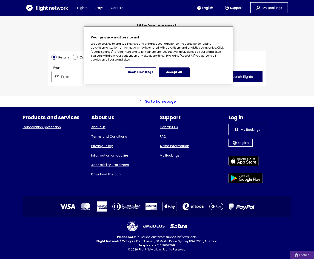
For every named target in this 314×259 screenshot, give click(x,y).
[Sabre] (178, 226)
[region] (158, 55)
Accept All (174, 72)
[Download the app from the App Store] (245, 162)
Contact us (169, 127)
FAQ (163, 136)
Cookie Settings (140, 72)
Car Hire (117, 8)
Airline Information (174, 146)
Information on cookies (109, 155)
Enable (304, 255)
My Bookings (169, 155)
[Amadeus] (154, 226)
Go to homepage (160, 101)
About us (98, 127)
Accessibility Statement (110, 165)
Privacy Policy (102, 146)
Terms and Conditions (109, 136)
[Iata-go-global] (132, 226)
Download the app (106, 174)
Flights (82, 8)
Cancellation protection (42, 127)
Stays (99, 8)
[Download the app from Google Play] (245, 179)
